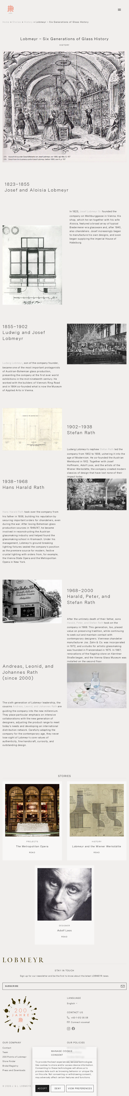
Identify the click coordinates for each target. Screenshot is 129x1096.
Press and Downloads (14, 1070)
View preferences (80, 1088)
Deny (58, 1088)
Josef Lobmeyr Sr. (90, 211)
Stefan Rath (107, 449)
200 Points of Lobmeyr (15, 1057)
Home (6, 22)
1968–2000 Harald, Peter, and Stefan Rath (88, 596)
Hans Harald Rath (13, 511)
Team (5, 1052)
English (71, 1003)
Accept (42, 1088)
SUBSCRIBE (12, 986)
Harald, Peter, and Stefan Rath (85, 622)
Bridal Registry (10, 1066)
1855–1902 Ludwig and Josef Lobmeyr (24, 332)
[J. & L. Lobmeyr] (10, 9)
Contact (7, 1048)
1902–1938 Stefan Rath (81, 429)
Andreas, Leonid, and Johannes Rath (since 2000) (28, 672)
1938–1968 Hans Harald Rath (24, 484)
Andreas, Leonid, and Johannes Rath (35, 706)
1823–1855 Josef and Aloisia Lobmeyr (37, 187)
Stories (16, 22)
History (28, 22)
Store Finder (9, 1061)
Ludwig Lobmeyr (12, 363)
